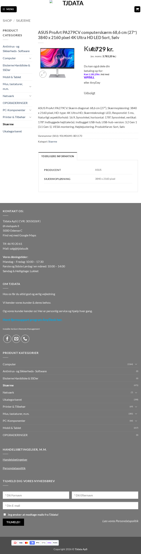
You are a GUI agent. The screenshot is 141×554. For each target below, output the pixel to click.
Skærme (23, 21)
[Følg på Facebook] (7, 339)
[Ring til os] (25, 339)
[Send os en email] (16, 339)
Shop (7, 21)
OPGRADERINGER (15, 103)
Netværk (8, 96)
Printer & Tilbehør (14, 117)
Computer (9, 58)
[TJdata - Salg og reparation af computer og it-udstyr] (72, 9)
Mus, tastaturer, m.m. (13, 86)
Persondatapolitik (14, 468)
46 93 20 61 (14, 243)
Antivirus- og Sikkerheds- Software (16, 49)
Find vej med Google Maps (19, 235)
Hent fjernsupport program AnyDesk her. (32, 320)
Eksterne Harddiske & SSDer (16, 67)
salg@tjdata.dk (19, 248)
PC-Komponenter (14, 110)
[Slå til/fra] (30, 58)
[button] (9, 9)
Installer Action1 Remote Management (21, 329)
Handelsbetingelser (15, 459)
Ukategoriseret (12, 131)
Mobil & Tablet (12, 77)
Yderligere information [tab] (57, 156)
